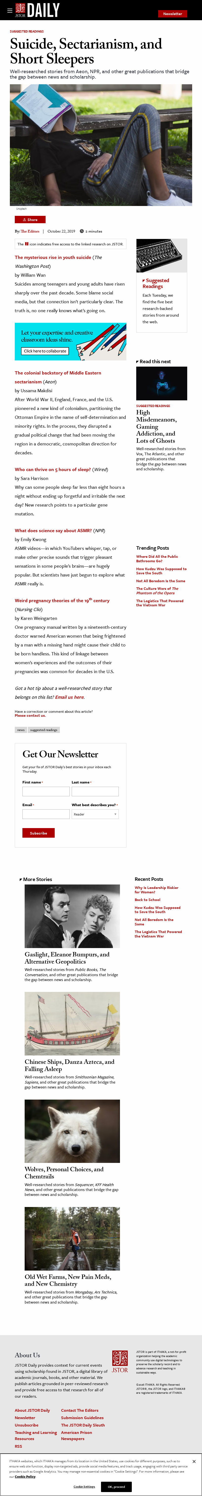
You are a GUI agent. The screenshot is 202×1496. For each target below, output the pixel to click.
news (21, 729)
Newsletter (172, 13)
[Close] (194, 1461)
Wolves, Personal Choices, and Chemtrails (64, 1174)
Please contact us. (30, 715)
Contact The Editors (80, 1410)
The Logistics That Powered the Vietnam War (160, 603)
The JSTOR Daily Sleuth (83, 1425)
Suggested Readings (27, 31)
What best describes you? (95, 804)
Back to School (147, 899)
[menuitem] (172, 13)
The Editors (30, 232)
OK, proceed (116, 1486)
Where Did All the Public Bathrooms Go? (157, 558)
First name (32, 782)
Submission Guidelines (82, 1417)
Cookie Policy (25, 1476)
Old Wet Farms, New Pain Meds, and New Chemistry (68, 1282)
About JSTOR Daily (32, 1410)
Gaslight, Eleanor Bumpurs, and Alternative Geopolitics (67, 959)
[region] (101, 1474)
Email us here (69, 697)
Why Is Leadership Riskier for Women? (156, 890)
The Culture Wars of (157, 590)
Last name (81, 782)
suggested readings (43, 729)
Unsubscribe (26, 1425)
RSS (18, 1446)
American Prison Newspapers (76, 1435)
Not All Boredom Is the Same (160, 580)
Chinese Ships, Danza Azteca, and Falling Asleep (70, 1066)
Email (28, 804)
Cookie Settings (84, 1486)
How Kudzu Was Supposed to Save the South (161, 571)
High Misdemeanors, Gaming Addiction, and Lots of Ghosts (156, 427)
